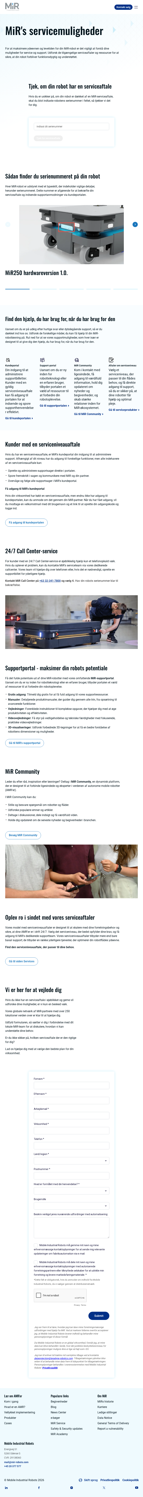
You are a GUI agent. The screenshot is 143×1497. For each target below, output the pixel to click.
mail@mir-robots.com (16, 1462)
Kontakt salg (123, 7)
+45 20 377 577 (12, 1466)
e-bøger (55, 1417)
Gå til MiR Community (87, 414)
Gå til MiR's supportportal (24, 743)
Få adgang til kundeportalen (26, 522)
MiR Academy (59, 1434)
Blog (53, 1407)
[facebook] (39, 1488)
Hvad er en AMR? (14, 1407)
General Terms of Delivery (113, 1423)
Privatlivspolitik (110, 1480)
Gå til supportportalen (53, 405)
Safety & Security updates (66, 1428)
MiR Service (58, 1423)
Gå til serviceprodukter (123, 410)
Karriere (102, 1407)
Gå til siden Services (21, 961)
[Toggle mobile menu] (135, 7)
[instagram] (71, 1488)
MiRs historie (105, 1401)
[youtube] (136, 1488)
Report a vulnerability (110, 1428)
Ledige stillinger (107, 1412)
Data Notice (104, 1417)
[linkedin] (6, 1488)
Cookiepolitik (130, 1480)
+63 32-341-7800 (50, 580)
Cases (8, 1423)
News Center (58, 1412)
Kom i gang (11, 1401)
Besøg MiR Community (23, 835)
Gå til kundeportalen (18, 418)
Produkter (10, 1417)
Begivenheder (59, 1401)
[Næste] (135, 224)
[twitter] (104, 1488)
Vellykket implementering (19, 1412)
